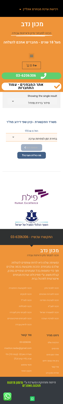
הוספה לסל (31, 147)
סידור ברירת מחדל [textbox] (39, 103)
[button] (31, 56)
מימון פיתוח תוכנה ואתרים (24, 384)
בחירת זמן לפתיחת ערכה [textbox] (42, 138)
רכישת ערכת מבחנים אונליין (40, 9)
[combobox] (32, 101)
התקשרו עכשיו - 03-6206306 (32, 237)
